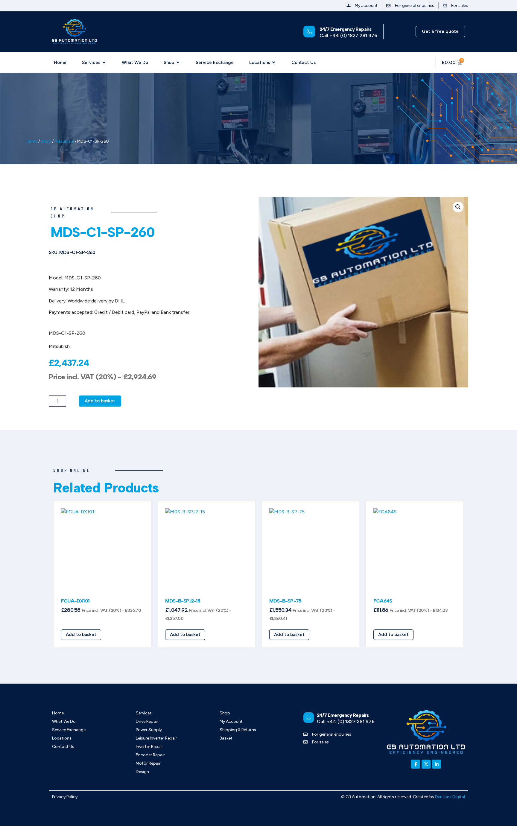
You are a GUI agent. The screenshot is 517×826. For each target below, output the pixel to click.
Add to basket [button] (81, 634)
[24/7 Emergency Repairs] (309, 31)
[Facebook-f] (415, 764)
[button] (458, 207)
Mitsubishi (64, 141)
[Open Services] (104, 62)
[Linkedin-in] (436, 764)
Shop (46, 141)
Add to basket (100, 401)
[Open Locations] (273, 62)
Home (31, 141)
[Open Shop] (178, 62)
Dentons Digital (450, 796)
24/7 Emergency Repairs (345, 29)
